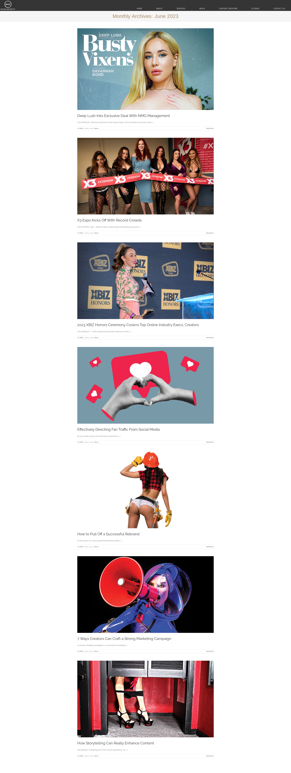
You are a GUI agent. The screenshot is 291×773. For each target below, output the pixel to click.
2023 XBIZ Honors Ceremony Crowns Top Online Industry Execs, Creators (138, 325)
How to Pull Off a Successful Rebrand (108, 534)
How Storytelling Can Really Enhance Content (115, 743)
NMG (81, 128)
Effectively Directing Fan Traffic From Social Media (118, 429)
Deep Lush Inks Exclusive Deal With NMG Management (123, 116)
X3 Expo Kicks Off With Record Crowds (109, 220)
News (96, 128)
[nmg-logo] (8, 1)
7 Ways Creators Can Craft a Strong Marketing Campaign (124, 638)
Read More (210, 128)
